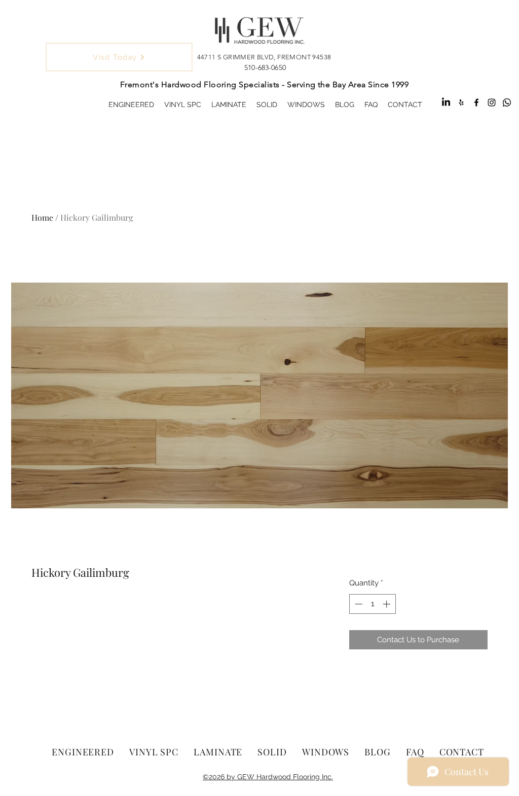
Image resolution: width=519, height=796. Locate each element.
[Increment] (387, 604)
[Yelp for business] (461, 102)
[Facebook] (476, 102)
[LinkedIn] (446, 102)
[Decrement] (357, 604)
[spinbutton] (372, 604)
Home (42, 217)
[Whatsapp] (507, 102)
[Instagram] (492, 102)
